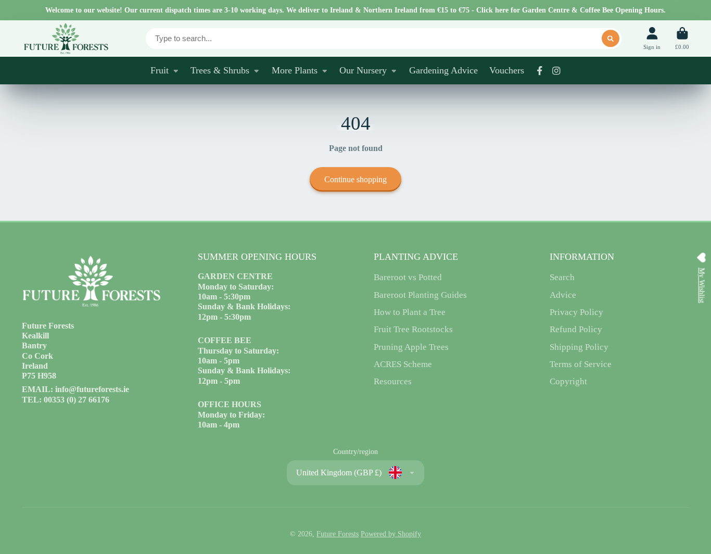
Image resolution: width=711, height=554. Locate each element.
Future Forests (337, 534)
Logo (65, 38)
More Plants (295, 70)
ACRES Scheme (403, 364)
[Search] (610, 38)
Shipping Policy (579, 347)
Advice (563, 295)
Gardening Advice (443, 70)
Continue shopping (355, 179)
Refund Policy (576, 329)
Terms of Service (581, 364)
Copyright (568, 381)
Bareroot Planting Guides (420, 295)
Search (562, 277)
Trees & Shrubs (220, 70)
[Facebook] (539, 70)
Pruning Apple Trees (411, 347)
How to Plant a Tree (410, 312)
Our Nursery (363, 70)
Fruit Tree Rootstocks (413, 329)
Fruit (159, 70)
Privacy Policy (576, 312)
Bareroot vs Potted (408, 277)
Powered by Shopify (391, 534)
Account (652, 38)
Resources (393, 381)
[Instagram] (556, 70)
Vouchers (506, 70)
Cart (682, 38)
